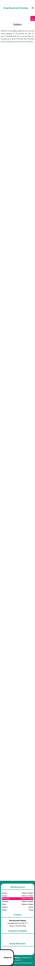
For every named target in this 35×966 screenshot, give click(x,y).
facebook (15, 949)
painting (16, 41)
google (19, 949)
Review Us (8, 957)
